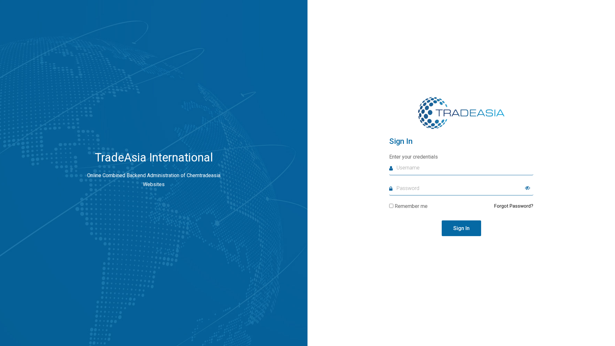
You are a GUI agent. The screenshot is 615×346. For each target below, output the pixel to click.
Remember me (411, 206)
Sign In (461, 228)
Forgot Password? (513, 206)
